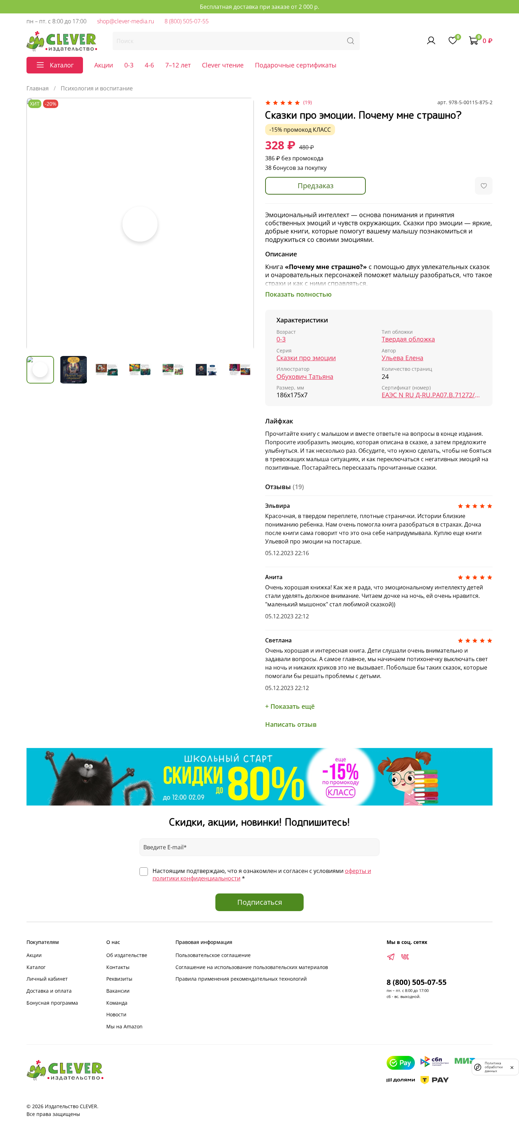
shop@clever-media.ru (125, 21)
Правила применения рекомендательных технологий (241, 978)
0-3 (128, 65)
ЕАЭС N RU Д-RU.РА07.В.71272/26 (431, 395)
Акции (103, 65)
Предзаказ (316, 185)
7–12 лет (178, 65)
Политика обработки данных (494, 1067)
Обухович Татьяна (304, 377)
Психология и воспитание (97, 88)
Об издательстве (126, 955)
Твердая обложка (408, 339)
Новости (116, 1014)
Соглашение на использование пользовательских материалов (251, 967)
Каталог (36, 967)
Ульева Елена (402, 358)
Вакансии (118, 990)
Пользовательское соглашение (213, 955)
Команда (116, 1002)
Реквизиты (119, 978)
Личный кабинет (47, 978)
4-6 (149, 65)
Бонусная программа (52, 1002)
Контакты (118, 967)
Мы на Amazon (124, 1026)
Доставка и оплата (49, 990)
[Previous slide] (37, 224)
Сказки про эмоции (306, 358)
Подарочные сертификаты (295, 65)
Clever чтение (223, 65)
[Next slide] (242, 224)
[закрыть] (512, 1067)
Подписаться (259, 902)
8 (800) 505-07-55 (187, 21)
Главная (37, 88)
